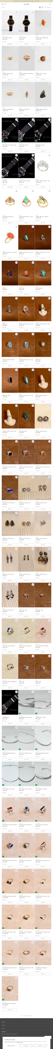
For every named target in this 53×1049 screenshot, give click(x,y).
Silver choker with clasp (8, 788)
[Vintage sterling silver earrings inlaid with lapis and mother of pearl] (10, 595)
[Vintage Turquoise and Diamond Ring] (26, 58)
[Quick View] (16, 12)
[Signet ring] (43, 666)
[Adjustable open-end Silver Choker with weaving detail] (26, 702)
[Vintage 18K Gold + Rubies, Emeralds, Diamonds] (43, 201)
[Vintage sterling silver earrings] (43, 416)
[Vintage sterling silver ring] (43, 237)
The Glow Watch (22, 37)
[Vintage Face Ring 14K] (26, 94)
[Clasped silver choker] (43, 702)
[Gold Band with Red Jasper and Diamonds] (26, 952)
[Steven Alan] (26, 4)
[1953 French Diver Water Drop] (10, 130)
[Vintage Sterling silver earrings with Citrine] (10, 559)
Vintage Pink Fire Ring (41, 73)
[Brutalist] (10, 309)
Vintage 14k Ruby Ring (8, 73)
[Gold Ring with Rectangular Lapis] (26, 917)
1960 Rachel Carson (40, 145)
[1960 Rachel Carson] (43, 130)
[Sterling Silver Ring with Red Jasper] (10, 809)
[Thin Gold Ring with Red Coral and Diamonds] (10, 952)
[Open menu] (2, 4)
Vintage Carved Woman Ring (42, 37)
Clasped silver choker (41, 717)
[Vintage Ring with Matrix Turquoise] (43, 94)
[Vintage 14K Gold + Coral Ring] (10, 237)
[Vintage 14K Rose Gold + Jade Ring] (26, 201)
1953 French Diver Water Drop (9, 145)
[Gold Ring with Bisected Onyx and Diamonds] (10, 881)
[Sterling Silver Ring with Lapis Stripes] (26, 845)
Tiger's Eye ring (23, 610)
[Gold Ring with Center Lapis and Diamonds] (10, 917)
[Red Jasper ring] (43, 595)
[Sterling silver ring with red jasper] (43, 452)
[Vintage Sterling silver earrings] (26, 487)
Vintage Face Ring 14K (24, 109)
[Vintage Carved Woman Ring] (43, 22)
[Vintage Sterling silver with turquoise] (10, 416)
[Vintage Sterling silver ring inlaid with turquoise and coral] (26, 309)
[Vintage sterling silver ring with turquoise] (26, 344)
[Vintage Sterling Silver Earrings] (26, 559)
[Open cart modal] (50, 4)
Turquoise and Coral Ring (8, 359)
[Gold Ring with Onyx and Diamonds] (26, 881)
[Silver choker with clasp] (10, 774)
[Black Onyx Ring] (10, 380)
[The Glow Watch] (26, 22)
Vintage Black (6, 717)
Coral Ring (21, 288)
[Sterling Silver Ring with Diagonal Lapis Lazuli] (26, 809)
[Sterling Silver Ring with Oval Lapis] (10, 845)
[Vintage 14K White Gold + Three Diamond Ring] (43, 165)
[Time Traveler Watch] (10, 22)
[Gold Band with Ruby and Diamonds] (43, 952)
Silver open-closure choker (25, 788)
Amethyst (4, 288)
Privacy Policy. (20, 1042)
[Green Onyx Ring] (26, 416)
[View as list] (42, 7)
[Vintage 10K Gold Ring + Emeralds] (10, 201)
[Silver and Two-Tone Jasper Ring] (43, 630)
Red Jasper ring (39, 610)
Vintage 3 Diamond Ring (8, 109)
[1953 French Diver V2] (26, 130)
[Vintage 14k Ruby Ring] (10, 58)
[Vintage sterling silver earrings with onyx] (10, 523)
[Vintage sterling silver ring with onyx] (10, 452)
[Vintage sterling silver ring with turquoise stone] (26, 237)
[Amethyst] (10, 273)
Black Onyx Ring (6, 395)
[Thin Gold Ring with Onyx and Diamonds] (43, 881)
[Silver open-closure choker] (26, 774)
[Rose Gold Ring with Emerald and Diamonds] (10, 988)
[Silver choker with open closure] (43, 774)
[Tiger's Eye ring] (26, 595)
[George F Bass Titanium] (26, 165)
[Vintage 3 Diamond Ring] (10, 94)
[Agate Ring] (43, 344)
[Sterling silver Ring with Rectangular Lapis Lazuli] (10, 487)
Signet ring (38, 681)
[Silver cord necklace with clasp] (26, 738)
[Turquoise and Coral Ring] (10, 344)
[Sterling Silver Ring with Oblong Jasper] (26, 630)
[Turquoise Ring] (43, 273)
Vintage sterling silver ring (42, 252)
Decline (40, 1045)
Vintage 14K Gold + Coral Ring (10, 252)
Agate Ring (38, 359)
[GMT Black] (10, 165)
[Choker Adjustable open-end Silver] (10, 738)
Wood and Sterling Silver (41, 395)
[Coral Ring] (26, 273)
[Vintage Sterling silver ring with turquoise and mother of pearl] (43, 309)
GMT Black (5, 180)
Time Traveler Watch (7, 37)
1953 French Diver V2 (24, 145)
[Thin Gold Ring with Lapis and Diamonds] (43, 917)
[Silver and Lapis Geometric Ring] (10, 630)
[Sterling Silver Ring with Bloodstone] (43, 809)
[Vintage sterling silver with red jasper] (26, 452)
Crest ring (21, 681)
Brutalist (5, 323)
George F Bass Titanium (24, 180)
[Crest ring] (26, 666)
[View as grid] (40, 7)
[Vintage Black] (10, 702)
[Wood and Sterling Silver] (43, 380)
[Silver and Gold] (10, 666)
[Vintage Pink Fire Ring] (43, 58)
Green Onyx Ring (22, 431)
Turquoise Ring (39, 288)
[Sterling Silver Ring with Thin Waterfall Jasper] (43, 845)
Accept (26, 1045)
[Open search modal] (5, 4)
